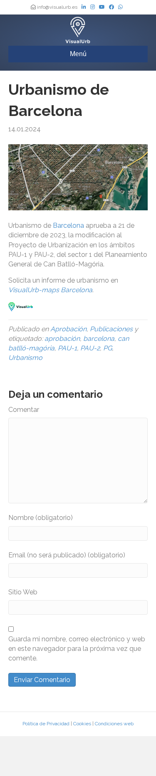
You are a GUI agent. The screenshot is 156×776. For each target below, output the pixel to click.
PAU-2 (90, 348)
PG (107, 348)
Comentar (23, 410)
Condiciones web (114, 724)
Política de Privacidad (45, 724)
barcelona (98, 338)
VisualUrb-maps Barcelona (50, 290)
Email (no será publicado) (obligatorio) (66, 555)
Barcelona (68, 225)
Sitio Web (22, 592)
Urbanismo (25, 358)
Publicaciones (111, 329)
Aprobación (68, 329)
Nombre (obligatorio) (40, 518)
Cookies (82, 724)
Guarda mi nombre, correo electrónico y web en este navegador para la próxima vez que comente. (76, 648)
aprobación (62, 338)
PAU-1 (67, 348)
